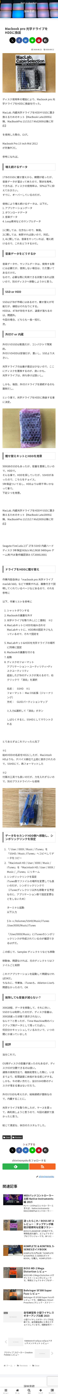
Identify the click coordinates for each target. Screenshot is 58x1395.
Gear (8, 1137)
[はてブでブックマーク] (26, 40)
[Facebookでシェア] (19, 40)
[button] (45, 40)
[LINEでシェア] (32, 40)
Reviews (18, 1137)
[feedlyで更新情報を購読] (15, 1166)
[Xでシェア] (12, 40)
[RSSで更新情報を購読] (42, 1166)
